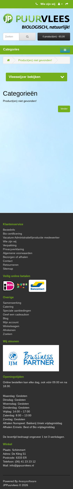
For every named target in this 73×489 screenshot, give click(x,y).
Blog (5, 318)
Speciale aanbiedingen (17, 310)
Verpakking (10, 245)
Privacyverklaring (13, 249)
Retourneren (10, 264)
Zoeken (7, 333)
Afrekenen (9, 330)
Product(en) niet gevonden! (35, 60)
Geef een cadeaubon (16, 314)
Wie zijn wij (47, 3)
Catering (8, 306)
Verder (64, 108)
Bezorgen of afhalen (15, 257)
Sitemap (8, 268)
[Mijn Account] (60, 3)
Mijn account (10, 322)
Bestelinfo (9, 229)
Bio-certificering (12, 233)
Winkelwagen (11, 326)
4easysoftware (27, 481)
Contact (7, 260)
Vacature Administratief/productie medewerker (31, 237)
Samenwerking (12, 302)
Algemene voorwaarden (17, 253)
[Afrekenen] (66, 3)
